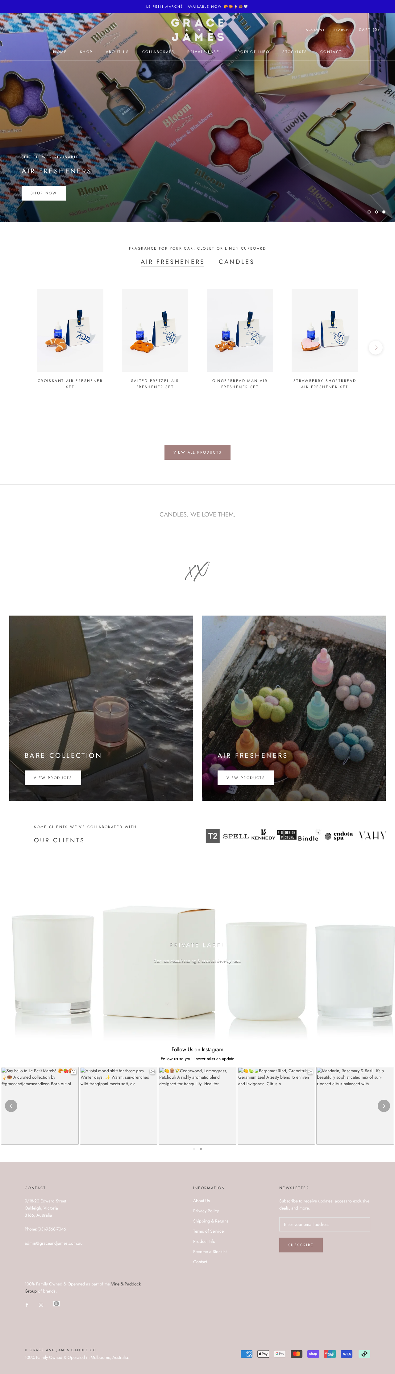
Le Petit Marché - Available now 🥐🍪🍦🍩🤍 (197, 6)
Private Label (204, 52)
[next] (376, 348)
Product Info (252, 52)
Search (341, 29)
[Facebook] (27, 1305)
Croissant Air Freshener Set (70, 384)
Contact (331, 52)
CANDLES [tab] (237, 261)
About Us (117, 52)
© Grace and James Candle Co (60, 1349)
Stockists (294, 52)
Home (60, 52)
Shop (86, 52)
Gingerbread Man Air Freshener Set (240, 384)
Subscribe (301, 1245)
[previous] (19, 348)
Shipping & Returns (210, 1221)
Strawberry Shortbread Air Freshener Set (324, 384)
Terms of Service (208, 1231)
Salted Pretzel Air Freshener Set (155, 384)
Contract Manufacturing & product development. (197, 961)
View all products (197, 452)
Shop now (44, 193)
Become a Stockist (210, 1251)
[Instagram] (41, 1305)
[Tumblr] (56, 1303)
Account (315, 29)
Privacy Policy (206, 1211)
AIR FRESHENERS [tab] (173, 261)
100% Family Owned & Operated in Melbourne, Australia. (77, 1357)
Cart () (369, 29)
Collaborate (158, 52)
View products (53, 778)
